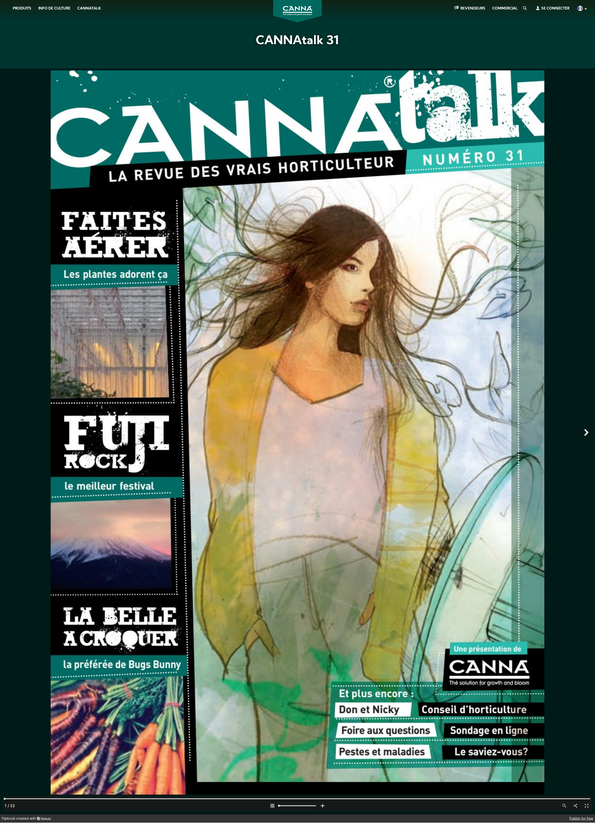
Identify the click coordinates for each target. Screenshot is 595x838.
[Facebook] (9, 41)
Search (524, 9)
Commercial (505, 8)
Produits (22, 8)
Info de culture (54, 8)
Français (581, 9)
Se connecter (555, 8)
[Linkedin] (9, 67)
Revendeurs (472, 8)
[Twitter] (9, 54)
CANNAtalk (89, 8)
